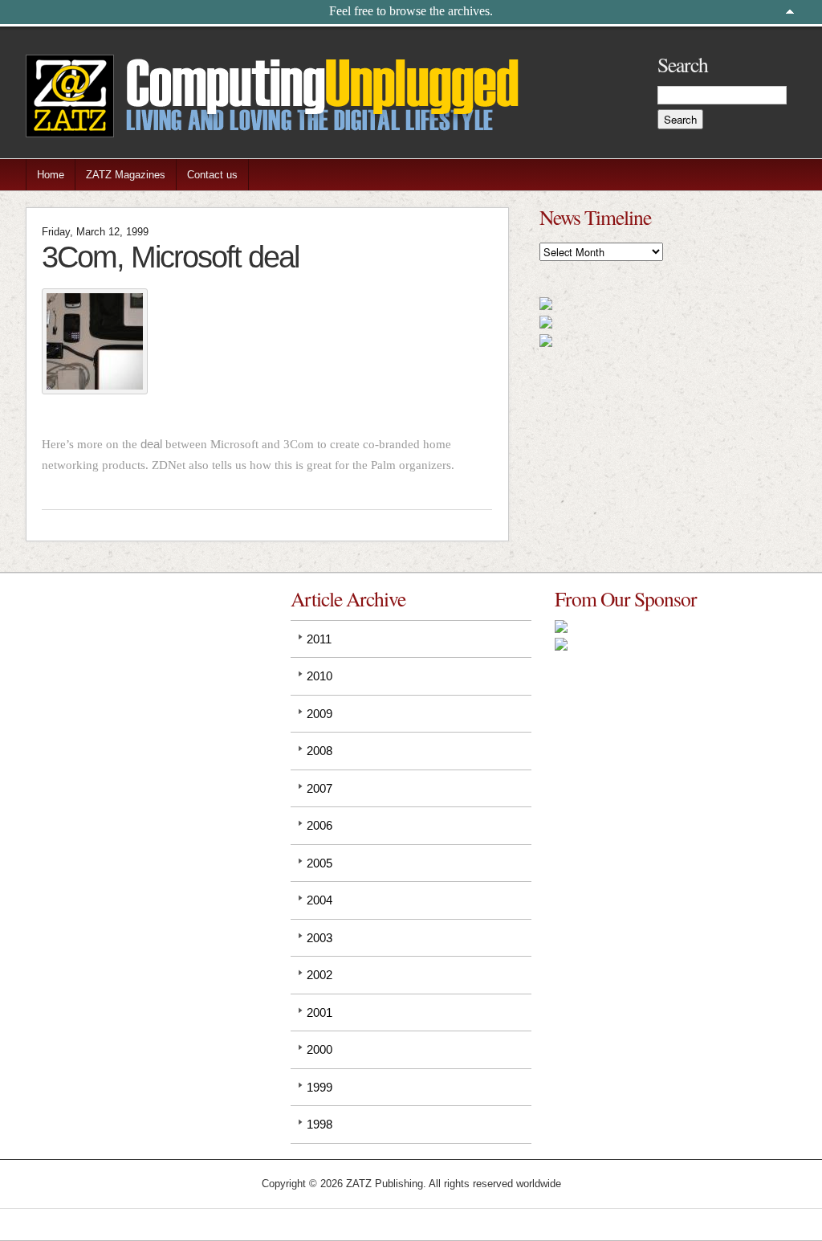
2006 (319, 825)
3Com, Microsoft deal (170, 256)
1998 (319, 1124)
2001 (319, 1012)
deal (151, 444)
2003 (319, 938)
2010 (319, 676)
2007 (319, 788)
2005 (319, 863)
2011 (319, 639)
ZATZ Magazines (125, 175)
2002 (319, 975)
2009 (319, 714)
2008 (319, 750)
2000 (319, 1049)
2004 (319, 900)
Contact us (212, 175)
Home (50, 175)
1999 (319, 1087)
